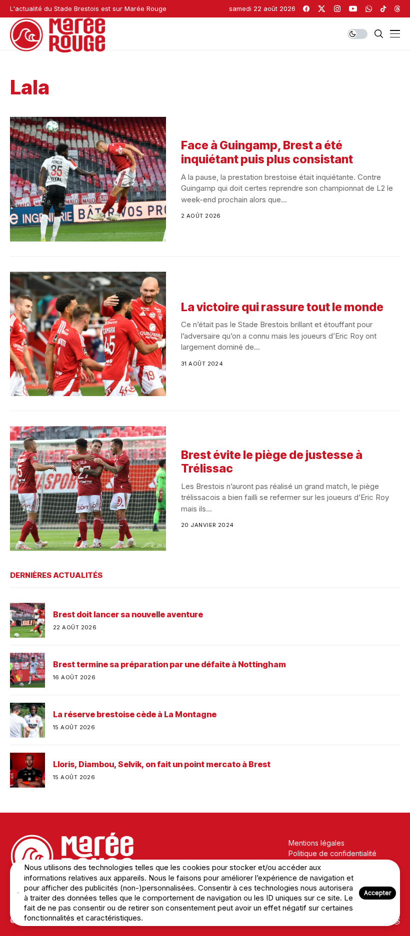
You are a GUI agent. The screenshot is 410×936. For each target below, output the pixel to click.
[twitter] (321, 8)
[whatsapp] (369, 8)
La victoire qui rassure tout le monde (282, 307)
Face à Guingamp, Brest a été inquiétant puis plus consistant (267, 152)
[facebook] (306, 8)
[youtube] (353, 8)
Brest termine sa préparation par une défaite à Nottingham (169, 664)
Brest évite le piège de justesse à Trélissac (271, 462)
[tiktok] (383, 8)
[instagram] (337, 8)
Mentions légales (316, 843)
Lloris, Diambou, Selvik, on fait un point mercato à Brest (161, 764)
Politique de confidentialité (332, 853)
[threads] (397, 8)
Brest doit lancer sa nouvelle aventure (128, 614)
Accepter (377, 893)
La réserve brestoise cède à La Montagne (134, 714)
